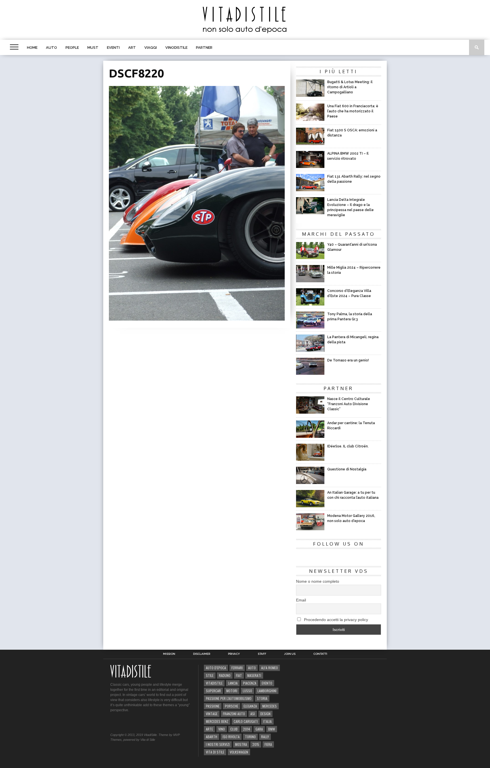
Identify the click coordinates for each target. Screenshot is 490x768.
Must (92, 47)
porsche (231, 706)
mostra (241, 744)
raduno (225, 675)
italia (267, 721)
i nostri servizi (218, 744)
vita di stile (215, 752)
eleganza (250, 706)
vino (221, 729)
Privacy (234, 654)
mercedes (269, 706)
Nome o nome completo (317, 581)
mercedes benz (217, 721)
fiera (268, 744)
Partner (204, 47)
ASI (252, 713)
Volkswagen (239, 752)
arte (209, 729)
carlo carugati (246, 721)
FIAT (239, 675)
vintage (211, 713)
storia (262, 698)
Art (132, 47)
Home (32, 47)
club (234, 729)
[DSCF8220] (197, 319)
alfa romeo (269, 667)
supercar (213, 690)
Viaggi (150, 47)
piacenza (249, 683)
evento (267, 683)
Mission (169, 654)
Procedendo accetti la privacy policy (335, 619)
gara (259, 729)
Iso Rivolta (231, 736)
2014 (246, 729)
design (265, 713)
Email (301, 600)
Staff (262, 654)
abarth (211, 736)
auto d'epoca (216, 667)
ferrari (237, 667)
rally (265, 736)
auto (252, 667)
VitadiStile (214, 683)
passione (212, 706)
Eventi (113, 47)
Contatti (320, 654)
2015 (255, 744)
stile (210, 675)
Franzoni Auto (234, 713)
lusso (247, 690)
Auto (51, 47)
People (72, 47)
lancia (233, 683)
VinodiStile (176, 47)
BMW (271, 729)
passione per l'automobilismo (229, 698)
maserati (254, 675)
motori (231, 690)
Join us (289, 654)
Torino (250, 736)
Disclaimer (201, 654)
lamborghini (266, 690)
